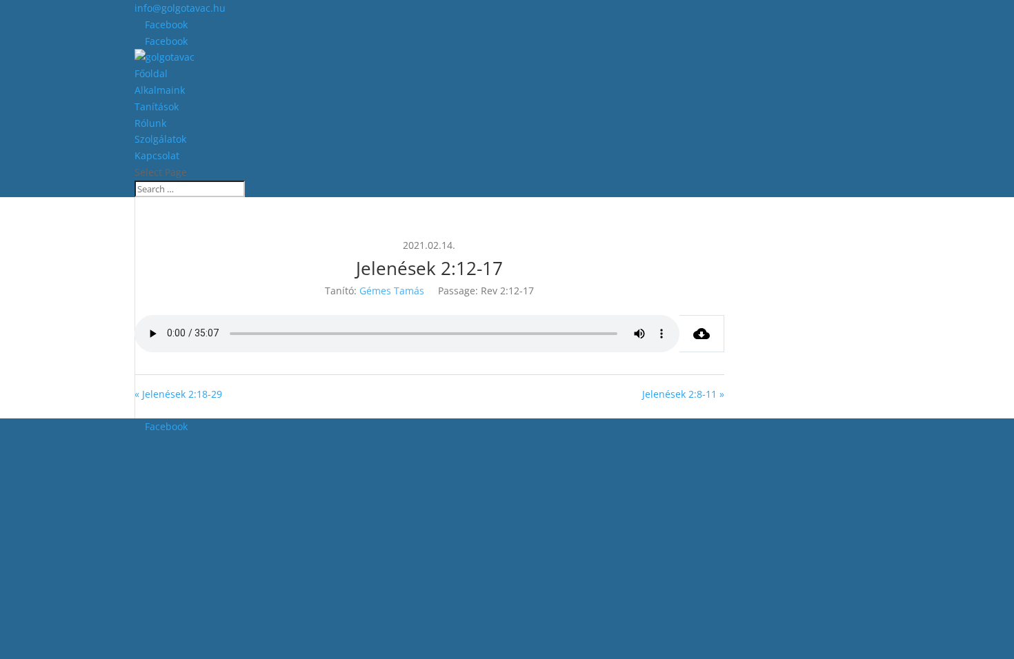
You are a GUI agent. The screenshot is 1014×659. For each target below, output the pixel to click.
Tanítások (157, 106)
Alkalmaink (160, 90)
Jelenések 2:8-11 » (683, 394)
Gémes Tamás (391, 290)
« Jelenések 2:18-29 (178, 394)
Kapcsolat (157, 155)
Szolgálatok (160, 138)
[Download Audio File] (701, 333)
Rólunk (150, 123)
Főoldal (151, 73)
